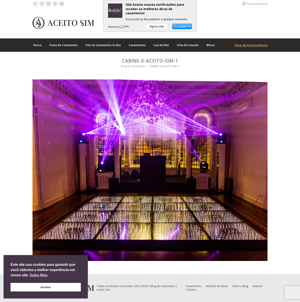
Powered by (114, 26)
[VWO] (125, 26)
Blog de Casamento (162, 286)
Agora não (157, 26)
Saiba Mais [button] (39, 275)
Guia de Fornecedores (251, 45)
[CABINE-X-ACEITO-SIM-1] (150, 170)
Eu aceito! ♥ (182, 26)
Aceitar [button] (45, 287)
